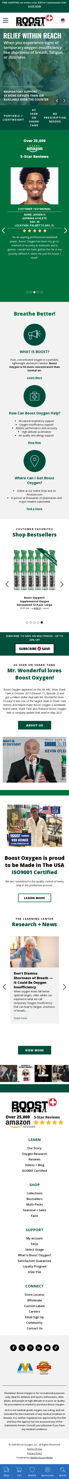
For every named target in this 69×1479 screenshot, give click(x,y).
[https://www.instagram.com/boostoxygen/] (30, 1347)
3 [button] (34, 292)
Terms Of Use (34, 1449)
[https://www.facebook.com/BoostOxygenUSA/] (13, 1347)
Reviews (34, 1159)
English (63, 20)
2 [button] (31, 292)
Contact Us (35, 1328)
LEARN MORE (34, 898)
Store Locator (35, 1295)
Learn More (34, 377)
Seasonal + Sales (34, 1210)
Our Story (34, 1148)
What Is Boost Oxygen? (34, 1255)
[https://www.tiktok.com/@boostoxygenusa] (55, 1347)
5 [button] (42, 292)
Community (34, 1323)
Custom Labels (34, 1306)
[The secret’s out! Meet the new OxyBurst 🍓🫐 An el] (26, 1073)
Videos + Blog (34, 1165)
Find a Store (34, 508)
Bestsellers (34, 1199)
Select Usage (34, 1249)
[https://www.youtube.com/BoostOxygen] (47, 1347)
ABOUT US (34, 725)
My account (34, 1238)
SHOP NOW (34, 6)
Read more (44, 1013)
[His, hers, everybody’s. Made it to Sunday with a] (60, 1073)
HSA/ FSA (34, 1272)
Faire (34, 1216)
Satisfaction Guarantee (34, 1261)
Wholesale (34, 1300)
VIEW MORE (34, 1050)
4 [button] (38, 292)
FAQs (34, 1244)
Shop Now (34, 442)
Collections (35, 1193)
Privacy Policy (34, 1453)
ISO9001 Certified (34, 1171)
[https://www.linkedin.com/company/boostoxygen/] (39, 1347)
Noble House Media (42, 1457)
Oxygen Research (34, 1154)
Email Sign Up (34, 1317)
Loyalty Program (34, 1266)
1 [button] (27, 292)
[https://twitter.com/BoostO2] (22, 1347)
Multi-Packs (34, 1204)
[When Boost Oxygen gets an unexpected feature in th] (43, 1073)
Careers (34, 1311)
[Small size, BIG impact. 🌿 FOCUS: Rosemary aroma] (8, 1073)
